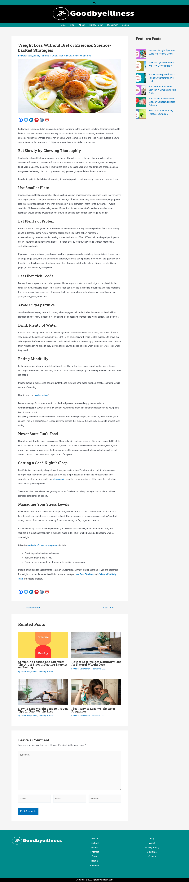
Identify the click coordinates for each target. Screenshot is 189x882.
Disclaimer (112, 25)
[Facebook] (20, 119)
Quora (94, 856)
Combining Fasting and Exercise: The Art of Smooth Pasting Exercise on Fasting (43, 664)
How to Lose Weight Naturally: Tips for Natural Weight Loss (96, 663)
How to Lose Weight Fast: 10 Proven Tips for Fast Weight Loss (43, 710)
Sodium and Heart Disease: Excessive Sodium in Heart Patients (162, 102)
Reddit (94, 860)
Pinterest (94, 852)
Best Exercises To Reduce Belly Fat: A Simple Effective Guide (162, 90)
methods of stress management (43, 545)
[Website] (105, 799)
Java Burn (79, 574)
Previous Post (31, 607)
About (82, 25)
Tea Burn (89, 574)
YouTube (94, 838)
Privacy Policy (96, 25)
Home (63, 25)
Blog (72, 25)
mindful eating (41, 395)
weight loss (85, 55)
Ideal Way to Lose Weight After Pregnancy (93, 710)
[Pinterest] (36, 119)
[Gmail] (47, 119)
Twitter (94, 847)
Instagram (94, 865)
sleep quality (59, 479)
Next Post (109, 607)
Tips (61, 55)
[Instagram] (41, 119)
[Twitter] (26, 119)
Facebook (94, 843)
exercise (74, 55)
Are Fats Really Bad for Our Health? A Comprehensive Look (162, 77)
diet (67, 55)
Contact (125, 25)
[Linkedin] (31, 119)
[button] (94, 2)
